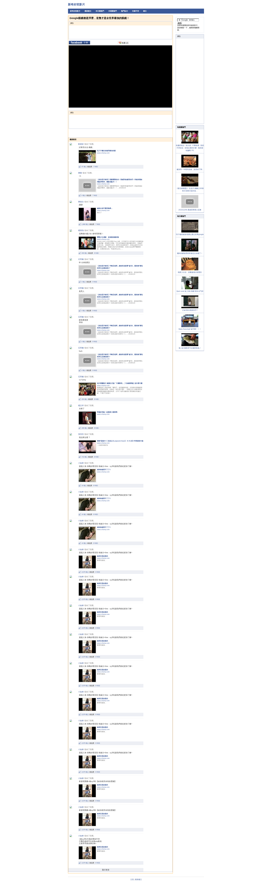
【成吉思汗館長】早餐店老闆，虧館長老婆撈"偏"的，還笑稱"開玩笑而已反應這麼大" (120, 267)
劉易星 (81, 144)
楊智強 (81, 230)
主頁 (132, 879)
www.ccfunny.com (103, 153)
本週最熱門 (112, 11)
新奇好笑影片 (76, 4)
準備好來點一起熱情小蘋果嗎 (107, 412)
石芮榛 (81, 259)
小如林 (81, 463)
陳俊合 (81, 202)
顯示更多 (106, 870)
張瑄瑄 (81, 434)
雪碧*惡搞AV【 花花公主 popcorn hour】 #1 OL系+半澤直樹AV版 (120, 441)
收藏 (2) (124, 43)
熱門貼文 (124, 11)
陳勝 (80, 173)
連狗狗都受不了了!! (104, 469)
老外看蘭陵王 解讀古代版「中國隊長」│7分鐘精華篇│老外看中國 (119, 383)
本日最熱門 (100, 11)
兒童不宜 (135, 11)
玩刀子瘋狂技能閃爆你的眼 (106, 150)
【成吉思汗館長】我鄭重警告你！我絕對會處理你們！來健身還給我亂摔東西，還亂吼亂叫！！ (119, 181)
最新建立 (88, 11)
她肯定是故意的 (102, 556)
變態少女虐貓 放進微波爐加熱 (108, 237)
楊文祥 (81, 405)
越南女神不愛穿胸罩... (104, 208)
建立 (145, 11)
